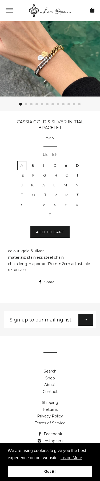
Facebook (52, 434)
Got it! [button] (50, 471)
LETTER (50, 154)
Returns (50, 409)
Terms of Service (50, 423)
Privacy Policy (50, 416)
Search (50, 371)
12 (79, 104)
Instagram (52, 440)
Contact (50, 391)
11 (74, 104)
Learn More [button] (71, 457)
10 (68, 104)
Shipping (50, 402)
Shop (50, 378)
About (50, 384)
